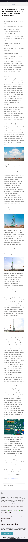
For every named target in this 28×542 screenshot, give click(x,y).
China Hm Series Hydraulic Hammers (9, 500)
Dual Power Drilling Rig (6, 498)
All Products (17, 503)
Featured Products (5, 497)
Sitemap (12, 497)
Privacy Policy (18, 497)
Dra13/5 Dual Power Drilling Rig (18, 498)
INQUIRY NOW (7, 533)
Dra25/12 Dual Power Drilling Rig (17, 501)
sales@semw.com (7, 518)
